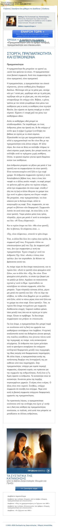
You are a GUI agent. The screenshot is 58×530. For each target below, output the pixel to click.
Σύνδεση (45, 9)
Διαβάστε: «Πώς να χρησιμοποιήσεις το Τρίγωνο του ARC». (29, 503)
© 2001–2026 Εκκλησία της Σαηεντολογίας (21, 525)
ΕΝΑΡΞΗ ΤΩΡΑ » (32, 31)
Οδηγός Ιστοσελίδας (45, 525)
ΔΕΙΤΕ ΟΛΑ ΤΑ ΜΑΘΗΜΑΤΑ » (32, 41)
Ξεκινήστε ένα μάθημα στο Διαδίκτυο (26, 9)
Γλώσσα (7, 9)
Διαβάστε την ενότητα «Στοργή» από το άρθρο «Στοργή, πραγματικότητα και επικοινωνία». (27, 500)
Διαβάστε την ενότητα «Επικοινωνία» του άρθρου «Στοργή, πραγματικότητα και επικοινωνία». (29, 507)
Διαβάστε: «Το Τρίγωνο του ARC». (20, 510)
